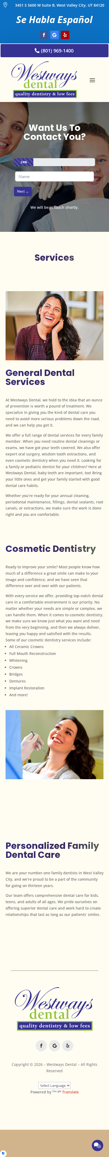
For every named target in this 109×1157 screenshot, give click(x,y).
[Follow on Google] (54, 35)
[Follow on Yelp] (65, 35)
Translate (70, 1091)
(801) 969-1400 (57, 50)
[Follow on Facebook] (44, 35)
